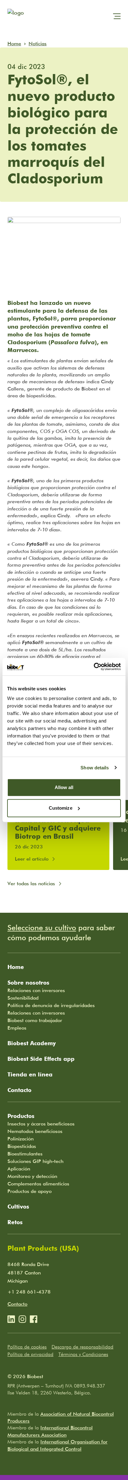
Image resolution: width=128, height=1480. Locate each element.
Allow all (64, 787)
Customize (60, 808)
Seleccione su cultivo (41, 927)
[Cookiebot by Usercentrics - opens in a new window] (93, 667)
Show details (94, 767)
